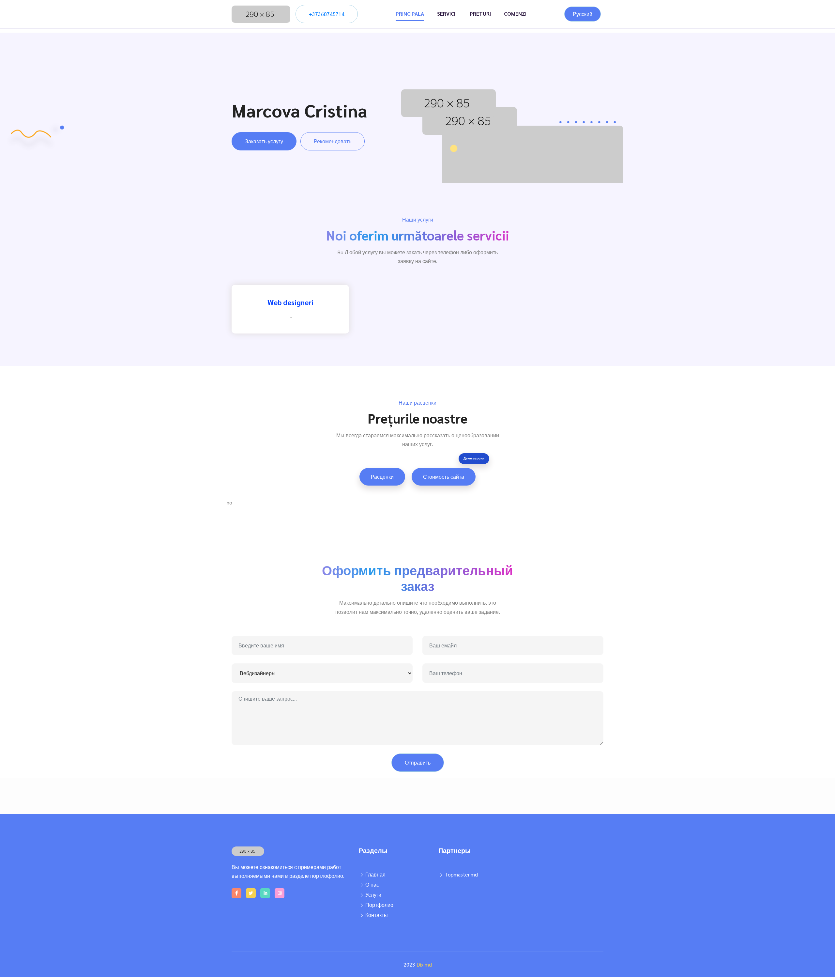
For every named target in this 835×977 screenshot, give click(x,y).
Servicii (447, 13)
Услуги (373, 894)
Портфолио (379, 904)
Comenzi (515, 13)
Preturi (480, 13)
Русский (582, 13)
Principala (410, 13)
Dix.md (424, 964)
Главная (375, 874)
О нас (372, 884)
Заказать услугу (264, 141)
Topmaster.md (461, 874)
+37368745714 (326, 13)
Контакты (376, 914)
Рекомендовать (332, 141)
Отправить (418, 762)
